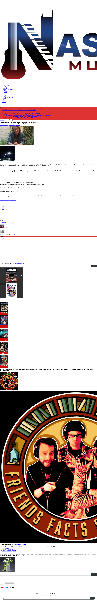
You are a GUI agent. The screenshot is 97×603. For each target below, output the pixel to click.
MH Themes (20, 589)
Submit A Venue (6, 105)
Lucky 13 (5, 87)
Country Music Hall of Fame (8, 97)
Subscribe (94, 265)
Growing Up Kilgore (7, 85)
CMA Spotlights (6, 96)
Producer (5, 92)
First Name (2, 578)
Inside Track (6, 86)
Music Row (4, 94)
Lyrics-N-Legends (7, 84)
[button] (7, 547)
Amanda (7, 124)
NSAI (5, 98)
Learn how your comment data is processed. (19, 262)
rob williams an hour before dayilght (8, 222)
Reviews (3, 100)
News (10, 124)
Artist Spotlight (6, 90)
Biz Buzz (5, 95)
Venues (5, 104)
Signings (5, 99)
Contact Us (4, 102)
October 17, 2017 (3, 124)
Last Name (1, 580)
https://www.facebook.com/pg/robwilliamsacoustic (8, 199)
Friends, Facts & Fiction (20, 543)
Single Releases (16, 124)
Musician (5, 91)
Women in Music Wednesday (8, 89)
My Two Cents (6, 88)
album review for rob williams (7, 221)
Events (3, 101)
